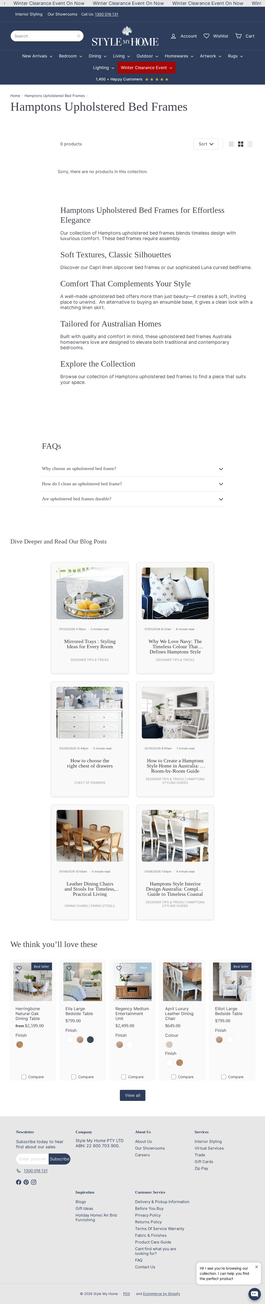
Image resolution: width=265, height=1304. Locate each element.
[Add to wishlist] (19, 968)
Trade (200, 1154)
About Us (143, 1141)
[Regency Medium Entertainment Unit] (132, 1007)
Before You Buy (149, 1208)
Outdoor (145, 55)
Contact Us (145, 1266)
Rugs (233, 55)
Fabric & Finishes (151, 1235)
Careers (142, 1154)
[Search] (78, 36)
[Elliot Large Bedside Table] (232, 1004)
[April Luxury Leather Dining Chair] (182, 1016)
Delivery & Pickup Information (162, 1201)
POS (126, 1294)
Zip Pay (201, 1168)
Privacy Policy (148, 1215)
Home (15, 96)
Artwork (208, 55)
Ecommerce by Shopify (161, 1294)
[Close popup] (256, 1267)
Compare (36, 1077)
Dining (95, 55)
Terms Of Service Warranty (159, 1228)
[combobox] (47, 36)
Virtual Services (209, 1148)
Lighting (101, 67)
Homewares (177, 55)
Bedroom (68, 55)
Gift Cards (204, 1161)
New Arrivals (35, 55)
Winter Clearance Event (144, 67)
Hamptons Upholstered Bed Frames (55, 96)
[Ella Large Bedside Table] (82, 1004)
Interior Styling (28, 14)
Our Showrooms (62, 14)
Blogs (81, 1201)
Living (119, 55)
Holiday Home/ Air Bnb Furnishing (96, 1217)
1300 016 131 (106, 14)
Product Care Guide (153, 1242)
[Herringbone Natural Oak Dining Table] (32, 1007)
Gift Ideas (84, 1208)
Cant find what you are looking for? (155, 1251)
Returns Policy (148, 1221)
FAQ (138, 1260)
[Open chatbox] (254, 1294)
